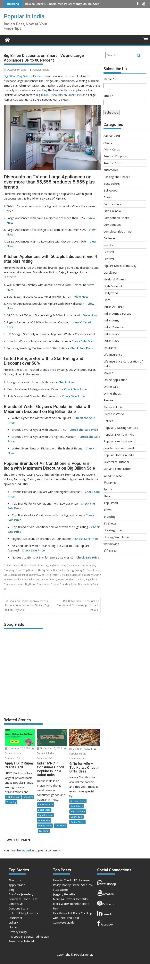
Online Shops (87, 565)
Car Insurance (113, 204)
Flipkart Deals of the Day (34, 565)
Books (108, 197)
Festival (109, 252)
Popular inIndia (40, 69)
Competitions (112, 224)
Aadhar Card (112, 136)
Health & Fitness (115, 279)
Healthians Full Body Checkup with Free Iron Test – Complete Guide (72, 917)
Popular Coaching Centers (121, 428)
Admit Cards (112, 149)
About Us (15, 880)
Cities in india (112, 211)
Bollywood (111, 190)
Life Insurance (113, 354)
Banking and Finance (117, 177)
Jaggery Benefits (36, 4)
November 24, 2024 (18, 748)
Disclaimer (15, 918)
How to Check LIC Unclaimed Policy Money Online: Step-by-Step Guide (73, 884)
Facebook (106, 924)
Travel (108, 510)
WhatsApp (109, 884)
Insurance (110, 348)
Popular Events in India (119, 434)
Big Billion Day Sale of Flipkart (23, 76)
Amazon (108, 894)
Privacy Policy (18, 932)
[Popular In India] (7, 39)
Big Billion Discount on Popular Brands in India (51, 584)
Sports (108, 489)
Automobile (111, 170)
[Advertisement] (52, 671)
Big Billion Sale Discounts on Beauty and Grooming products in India (77, 605)
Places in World (114, 414)
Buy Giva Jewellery (21, 894)
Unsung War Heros (116, 537)
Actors (108, 142)
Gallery (13, 922)
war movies (111, 544)
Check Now (66, 382)
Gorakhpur (111, 272)
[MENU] (146, 39)
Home (13, 927)
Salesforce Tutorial (116, 462)
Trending (11, 802)
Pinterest (108, 904)
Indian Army (111, 320)
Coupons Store (19, 908)
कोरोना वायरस (111, 551)
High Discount (57, 565)
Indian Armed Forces (117, 313)
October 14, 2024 (82, 748)
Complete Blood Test (118, 231)
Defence (109, 238)
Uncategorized (113, 530)
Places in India (113, 407)
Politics (108, 421)
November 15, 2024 (50, 748)
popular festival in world (120, 448)
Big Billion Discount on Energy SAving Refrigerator (31, 574)
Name (109, 79)
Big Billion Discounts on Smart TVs (59, 95)
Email (108, 96)
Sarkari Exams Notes (117, 469)
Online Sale (73, 565)
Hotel (107, 300)
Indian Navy (111, 334)
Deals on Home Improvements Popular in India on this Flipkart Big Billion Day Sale (27, 605)
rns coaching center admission (29, 936)
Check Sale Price (83, 341)
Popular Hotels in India (119, 455)
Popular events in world (119, 441)
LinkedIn (107, 914)
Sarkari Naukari (113, 475)
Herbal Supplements (24, 913)
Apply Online (17, 885)
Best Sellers (13, 565)
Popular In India (24, 16)
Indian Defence (114, 327)
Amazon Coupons (115, 156)
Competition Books (116, 218)
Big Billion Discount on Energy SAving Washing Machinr (54, 579)
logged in (27, 850)
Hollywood (111, 293)
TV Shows (110, 523)
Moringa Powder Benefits (70, 899)
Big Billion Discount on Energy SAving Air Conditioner (71, 570)
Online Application (115, 380)
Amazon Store (45, 804)
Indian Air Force (114, 307)
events (108, 245)
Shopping (9, 570)
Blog (12, 889)
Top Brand (29, 570)
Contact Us (16, 904)
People (108, 400)
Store (19, 570)
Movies (108, 373)
